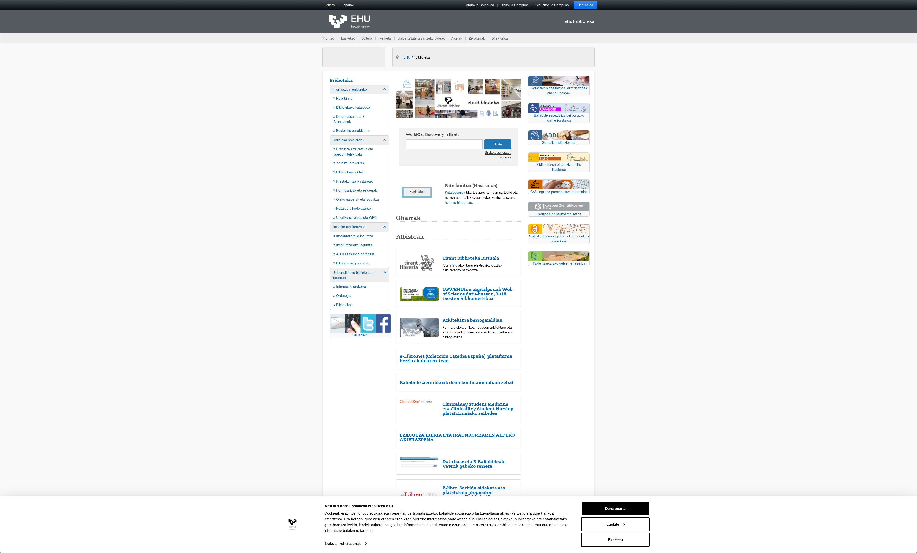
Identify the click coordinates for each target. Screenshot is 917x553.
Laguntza (504, 157)
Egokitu (612, 524)
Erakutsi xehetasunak (342, 544)
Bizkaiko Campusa (515, 4)
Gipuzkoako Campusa (552, 4)
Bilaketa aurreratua (498, 152)
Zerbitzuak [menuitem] (477, 38)
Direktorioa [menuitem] (499, 38)
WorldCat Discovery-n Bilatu (433, 134)
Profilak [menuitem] (328, 38)
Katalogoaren (455, 192)
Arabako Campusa (480, 4)
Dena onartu (615, 508)
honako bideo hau (458, 202)
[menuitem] (328, 5)
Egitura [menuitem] (366, 38)
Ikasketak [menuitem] (347, 38)
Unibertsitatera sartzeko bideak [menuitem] (421, 38)
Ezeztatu (615, 540)
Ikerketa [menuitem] (385, 38)
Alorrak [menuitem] (456, 38)
